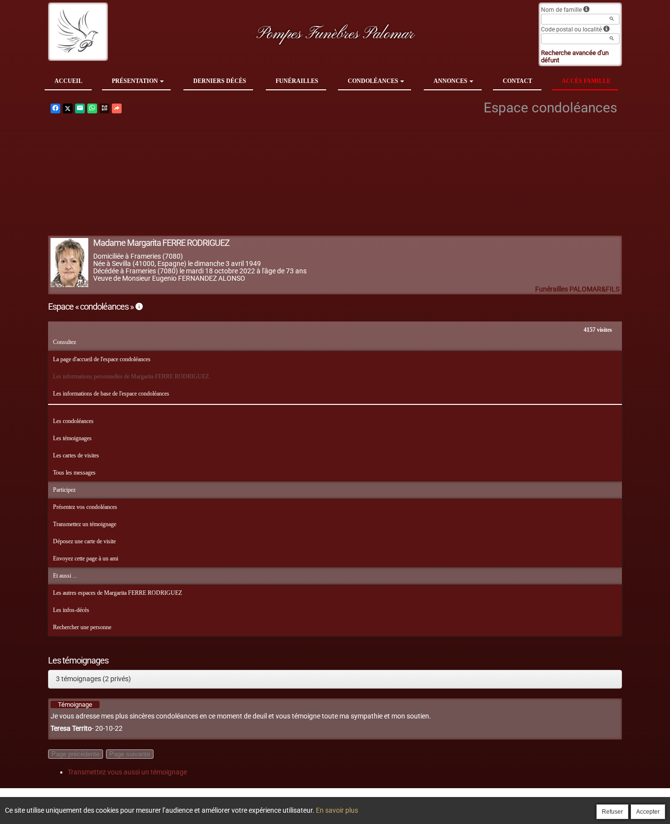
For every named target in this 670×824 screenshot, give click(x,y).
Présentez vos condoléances (85, 507)
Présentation (135, 81)
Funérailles (297, 81)
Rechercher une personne (82, 627)
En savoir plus (337, 810)
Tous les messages (74, 472)
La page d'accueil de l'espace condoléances (102, 359)
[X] (68, 108)
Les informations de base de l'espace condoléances (111, 393)
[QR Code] (104, 108)
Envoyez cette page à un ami (85, 558)
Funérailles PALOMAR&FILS (577, 289)
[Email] (80, 108)
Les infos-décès (71, 610)
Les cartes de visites (76, 455)
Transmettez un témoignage (84, 524)
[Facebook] (55, 108)
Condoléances (373, 81)
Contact (517, 81)
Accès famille (586, 81)
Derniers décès (219, 81)
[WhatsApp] (92, 108)
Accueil (68, 81)
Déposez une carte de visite (84, 541)
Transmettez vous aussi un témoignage (127, 772)
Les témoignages (72, 438)
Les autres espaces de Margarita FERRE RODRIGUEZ (117, 592)
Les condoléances (73, 421)
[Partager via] (117, 108)
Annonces (450, 81)
